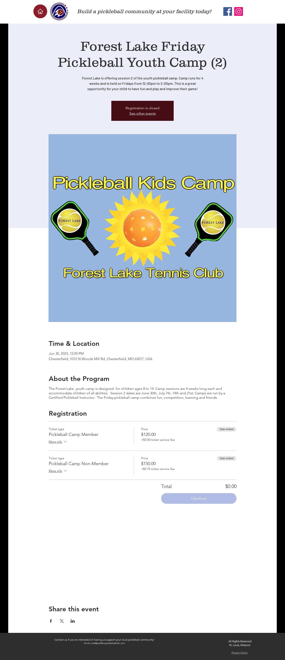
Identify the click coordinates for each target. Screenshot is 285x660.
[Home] (40, 11)
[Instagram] (238, 11)
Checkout (198, 498)
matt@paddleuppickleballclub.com (108, 643)
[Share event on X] (62, 621)
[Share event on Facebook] (51, 621)
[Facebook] (227, 11)
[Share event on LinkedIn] (73, 621)
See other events (142, 113)
